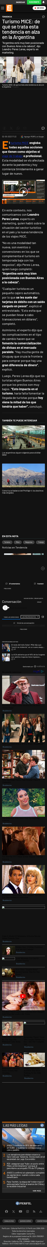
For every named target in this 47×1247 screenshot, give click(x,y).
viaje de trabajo (12, 156)
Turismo (7, 542)
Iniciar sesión (28, 598)
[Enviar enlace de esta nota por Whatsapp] (18, 128)
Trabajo (41, 542)
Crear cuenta (38, 598)
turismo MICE (19, 143)
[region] (23, 633)
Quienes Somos (25, 1221)
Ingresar (20, 2)
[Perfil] (23, 1204)
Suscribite (34, 2)
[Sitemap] (40, 1211)
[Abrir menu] (2, 8)
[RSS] (34, 1211)
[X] (13, 1211)
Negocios (28, 542)
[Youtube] (20, 1211)
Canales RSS (9, 1221)
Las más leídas (15, 1125)
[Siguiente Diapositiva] (43, 568)
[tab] (11, 617)
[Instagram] (27, 1211)
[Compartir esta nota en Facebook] (4, 128)
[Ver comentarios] (43, 17)
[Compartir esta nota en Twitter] (11, 128)
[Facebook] (6, 1211)
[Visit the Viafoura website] (39, 666)
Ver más (37, 1191)
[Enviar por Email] (24, 128)
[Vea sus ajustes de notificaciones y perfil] (43, 2)
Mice (17, 542)
